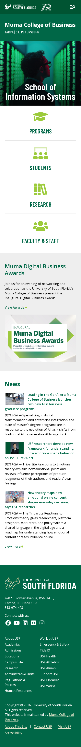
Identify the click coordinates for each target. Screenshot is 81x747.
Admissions (13, 650)
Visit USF (64, 726)
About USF (12, 638)
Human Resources (18, 690)
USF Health (48, 656)
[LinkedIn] (25, 622)
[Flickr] (33, 622)
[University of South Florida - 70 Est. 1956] (28, 7)
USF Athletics (49, 662)
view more (13, 546)
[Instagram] (42, 622)
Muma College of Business (40, 24)
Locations (12, 656)
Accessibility (13, 733)
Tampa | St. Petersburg (22, 31)
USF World (47, 686)
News (12, 384)
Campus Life (14, 662)
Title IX (45, 650)
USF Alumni (48, 668)
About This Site (16, 726)
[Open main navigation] (72, 7)
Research (11, 668)
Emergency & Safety (54, 644)
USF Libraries (49, 680)
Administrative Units (20, 674)
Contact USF (43, 726)
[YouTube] (16, 622)
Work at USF (49, 638)
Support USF (49, 674)
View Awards (15, 307)
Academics (12, 644)
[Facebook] (8, 622)
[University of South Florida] (40, 583)
